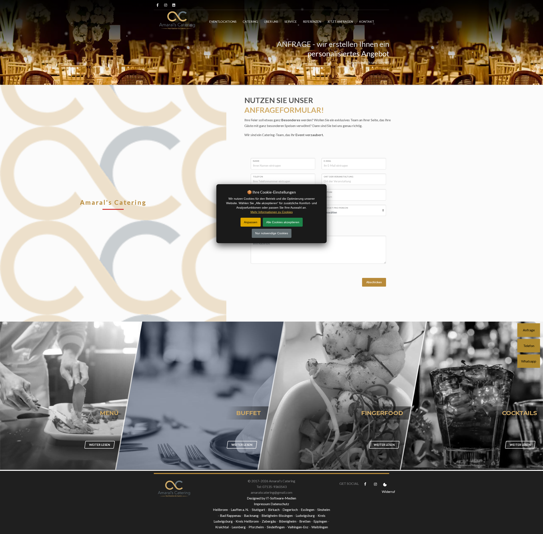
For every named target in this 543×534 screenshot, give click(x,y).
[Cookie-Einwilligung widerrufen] (385, 484)
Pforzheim (256, 527)
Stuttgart (258, 510)
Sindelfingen (276, 527)
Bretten (305, 521)
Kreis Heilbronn (247, 521)
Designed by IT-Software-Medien (271, 498)
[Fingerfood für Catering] (343, 396)
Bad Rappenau (230, 515)
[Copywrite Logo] (173, 485)
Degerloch (290, 510)
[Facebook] (157, 5)
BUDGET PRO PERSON (336, 207)
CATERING (250, 21)
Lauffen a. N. (240, 510)
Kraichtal (222, 527)
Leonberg (239, 527)
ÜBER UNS (271, 21)
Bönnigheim (287, 521)
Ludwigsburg (305, 515)
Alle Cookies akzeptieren (282, 222)
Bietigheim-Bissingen (277, 515)
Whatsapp (528, 361)
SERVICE (290, 21)
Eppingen (320, 521)
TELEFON (258, 176)
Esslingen (307, 510)
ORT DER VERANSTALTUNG (338, 176)
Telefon (528, 346)
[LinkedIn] (173, 5)
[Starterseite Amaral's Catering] (175, 21)
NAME (256, 161)
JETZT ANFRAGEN (340, 21)
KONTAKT (366, 21)
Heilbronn (220, 510)
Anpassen (250, 222)
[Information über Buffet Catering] (200, 396)
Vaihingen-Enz (298, 527)
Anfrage (529, 330)
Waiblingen (319, 527)
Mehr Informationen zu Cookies (272, 212)
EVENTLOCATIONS (223, 21)
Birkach (274, 510)
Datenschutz (280, 504)
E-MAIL (327, 161)
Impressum (262, 504)
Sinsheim (323, 510)
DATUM (328, 192)
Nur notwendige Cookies (271, 233)
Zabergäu (269, 521)
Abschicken (374, 282)
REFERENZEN (312, 21)
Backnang (251, 515)
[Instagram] (165, 5)
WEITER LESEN (99, 444)
